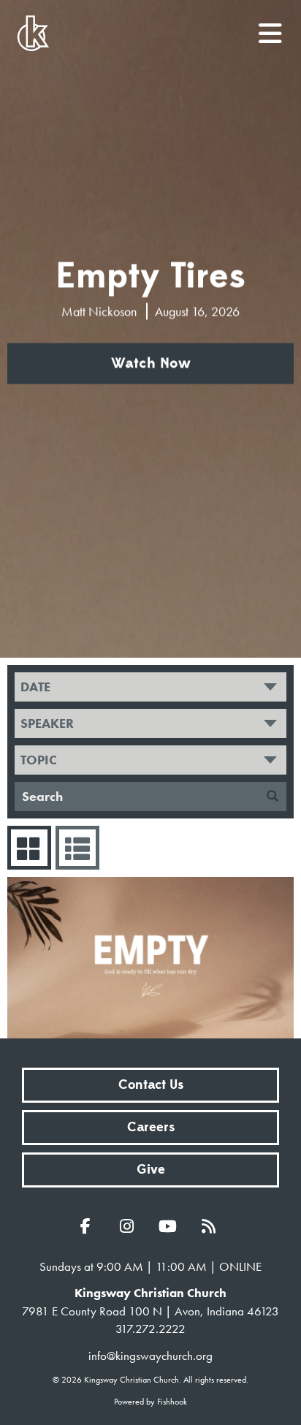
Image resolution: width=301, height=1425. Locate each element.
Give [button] (151, 1169)
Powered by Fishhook (150, 1401)
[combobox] (150, 687)
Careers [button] (151, 1127)
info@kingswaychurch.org (150, 1356)
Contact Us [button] (150, 1084)
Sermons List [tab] (77, 848)
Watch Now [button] (151, 363)
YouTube (170, 1226)
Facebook (89, 1226)
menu (271, 27)
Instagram (130, 1226)
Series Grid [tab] (29, 848)
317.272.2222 (150, 1328)
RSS (211, 1226)
